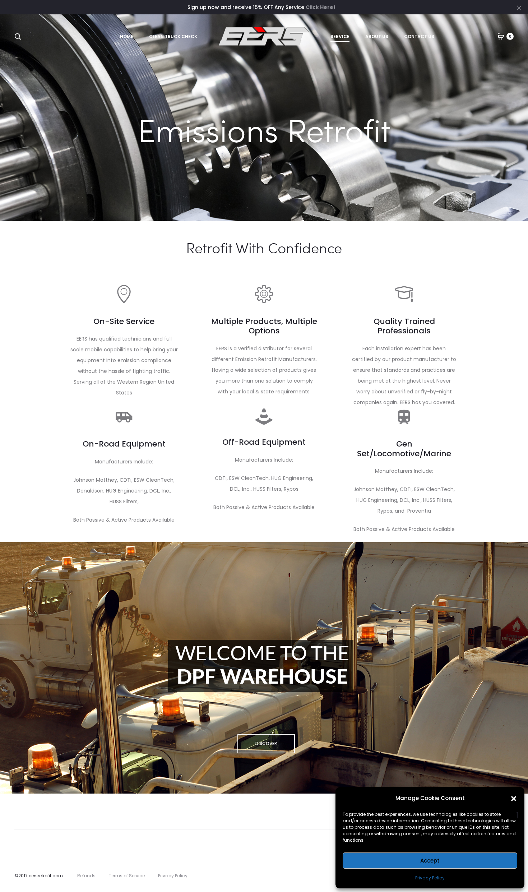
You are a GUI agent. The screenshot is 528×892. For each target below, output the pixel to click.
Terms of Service (127, 876)
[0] (501, 36)
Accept (430, 860)
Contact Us (419, 36)
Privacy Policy (430, 878)
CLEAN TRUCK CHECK (173, 36)
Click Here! (320, 7)
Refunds (86, 876)
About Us (376, 36)
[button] (513, 798)
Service (339, 36)
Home (126, 36)
